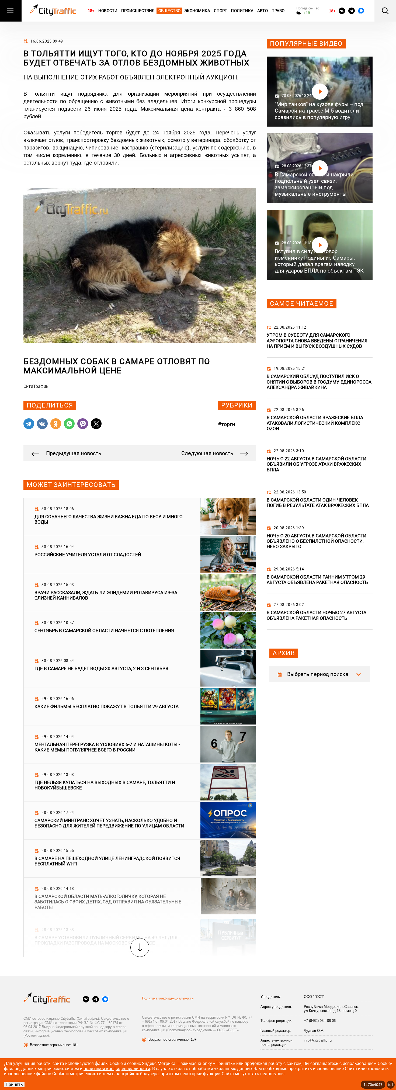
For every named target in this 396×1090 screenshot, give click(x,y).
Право (278, 10)
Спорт (220, 10)
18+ (91, 10)
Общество (169, 10)
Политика (242, 10)
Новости (107, 10)
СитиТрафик (35, 386)
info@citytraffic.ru (318, 1040)
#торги (226, 424)
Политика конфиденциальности (167, 998)
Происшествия (138, 10)
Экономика (197, 10)
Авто (262, 10)
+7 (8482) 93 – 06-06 (320, 1021)
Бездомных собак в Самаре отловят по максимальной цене (116, 366)
